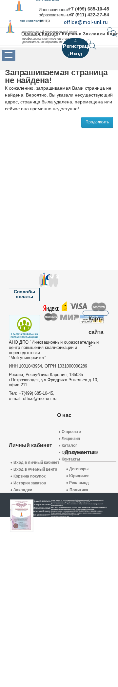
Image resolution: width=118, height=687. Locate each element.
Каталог (51, 33)
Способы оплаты (24, 294)
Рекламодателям (84, 483)
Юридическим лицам (88, 476)
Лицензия (69, 439)
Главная (31, 33)
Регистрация (78, 46)
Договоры (77, 469)
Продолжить (97, 122)
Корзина (72, 33)
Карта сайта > (96, 315)
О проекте (70, 432)
